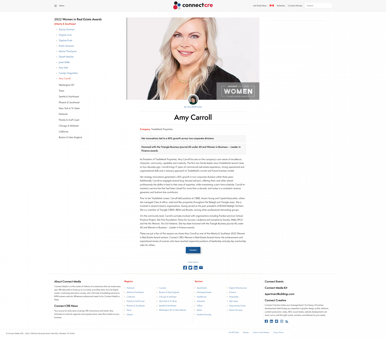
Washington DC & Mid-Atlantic (172, 310)
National (130, 287)
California (131, 296)
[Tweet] (190, 268)
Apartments (202, 287)
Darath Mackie (66, 56)
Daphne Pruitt (65, 40)
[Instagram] (282, 322)
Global (130, 314)
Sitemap (246, 332)
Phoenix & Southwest (136, 305)
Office (199, 305)
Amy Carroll (65, 78)
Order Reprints (193, 262)
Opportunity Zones (237, 305)
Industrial (201, 301)
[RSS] (286, 322)
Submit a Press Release (261, 332)
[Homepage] (193, 5)
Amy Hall (63, 67)
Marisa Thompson (68, 51)
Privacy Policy (278, 332)
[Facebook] (266, 322)
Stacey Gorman (66, 29)
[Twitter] (277, 322)
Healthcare (201, 296)
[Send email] (201, 268)
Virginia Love (65, 34)
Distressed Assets (204, 292)
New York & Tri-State (168, 301)
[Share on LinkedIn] (196, 268)
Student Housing (204, 314)
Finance (232, 292)
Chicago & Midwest (167, 296)
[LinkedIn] (272, 322)
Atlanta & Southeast (135, 292)
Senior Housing (235, 310)
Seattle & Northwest (167, 305)
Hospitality (233, 296)
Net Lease (233, 301)
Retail (199, 310)
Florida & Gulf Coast (135, 301)
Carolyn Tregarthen (68, 73)
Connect (193, 250)
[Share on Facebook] (185, 268)
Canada (162, 287)
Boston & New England (169, 292)
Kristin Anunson (66, 45)
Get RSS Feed (234, 332)
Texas (129, 310)
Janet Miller (64, 62)
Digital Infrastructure (238, 287)
